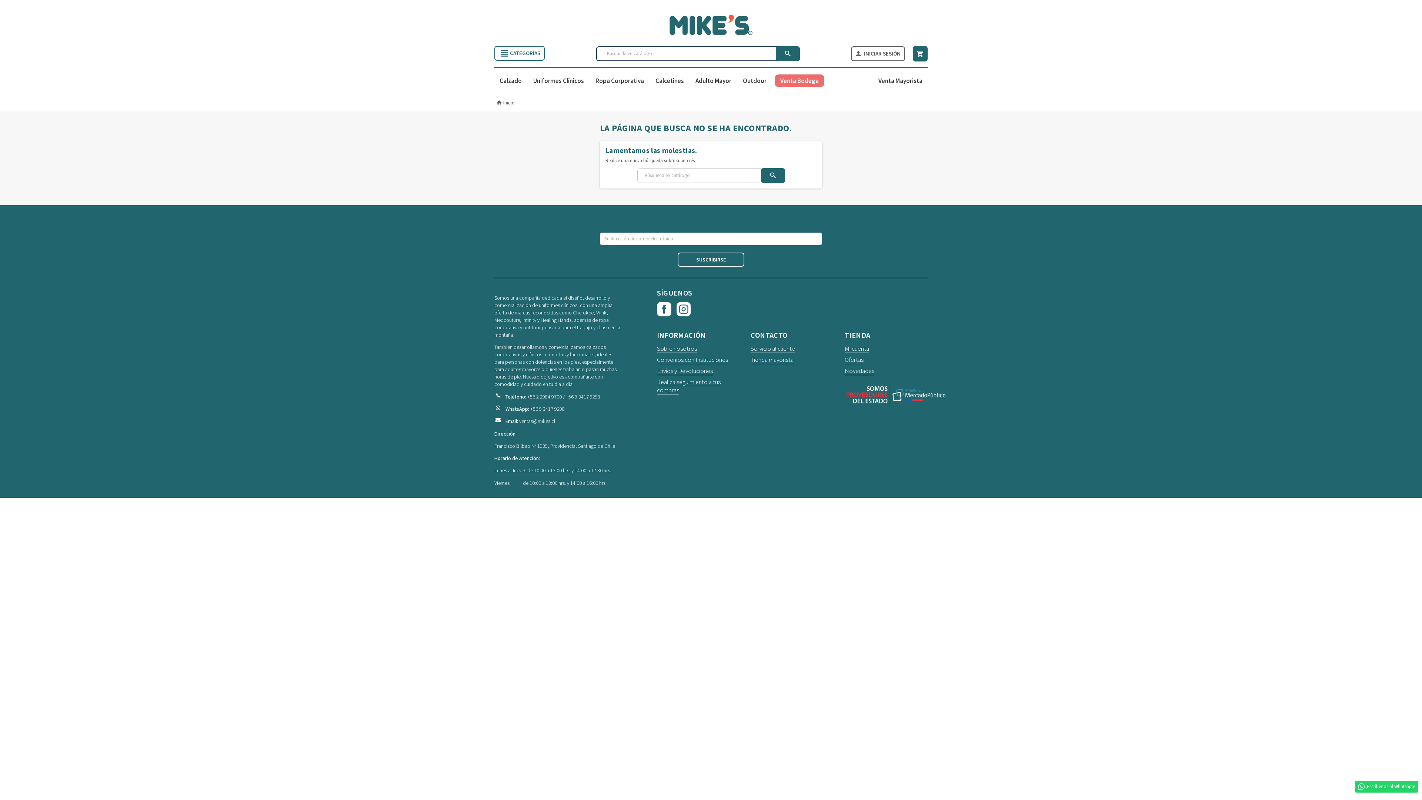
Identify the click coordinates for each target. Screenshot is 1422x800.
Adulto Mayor (713, 81)
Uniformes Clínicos (558, 81)
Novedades (859, 371)
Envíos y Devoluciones (685, 371)
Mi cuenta (857, 348)
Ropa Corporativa (619, 81)
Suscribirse (711, 259)
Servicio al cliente (773, 348)
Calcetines (669, 81)
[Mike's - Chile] (711, 24)
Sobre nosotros (677, 348)
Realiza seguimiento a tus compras (689, 386)
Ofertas (854, 360)
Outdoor (755, 81)
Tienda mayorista (772, 360)
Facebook (664, 309)
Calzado (511, 81)
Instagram (684, 309)
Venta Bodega (799, 81)
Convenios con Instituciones (692, 360)
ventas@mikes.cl (537, 421)
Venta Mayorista (900, 81)
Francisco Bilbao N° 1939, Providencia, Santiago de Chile (554, 446)
